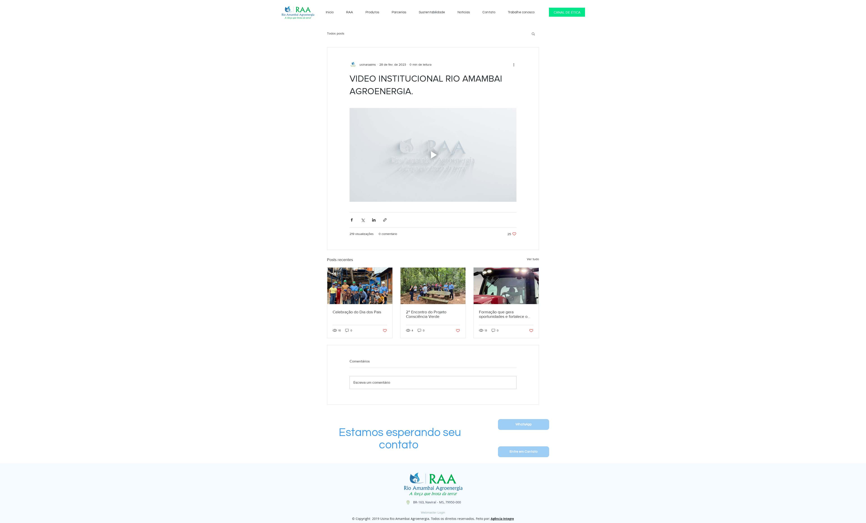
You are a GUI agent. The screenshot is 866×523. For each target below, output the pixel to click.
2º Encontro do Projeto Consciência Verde (426, 314)
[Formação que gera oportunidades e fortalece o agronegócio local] (506, 286)
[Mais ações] (513, 64)
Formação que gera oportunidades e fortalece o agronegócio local (503, 314)
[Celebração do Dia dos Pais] (359, 286)
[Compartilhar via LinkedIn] (374, 220)
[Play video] (433, 155)
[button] (533, 33)
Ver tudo (533, 259)
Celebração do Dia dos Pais (357, 312)
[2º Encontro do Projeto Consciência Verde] (433, 286)
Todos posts (335, 33)
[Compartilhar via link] (385, 220)
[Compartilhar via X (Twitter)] (363, 220)
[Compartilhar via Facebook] (352, 220)
